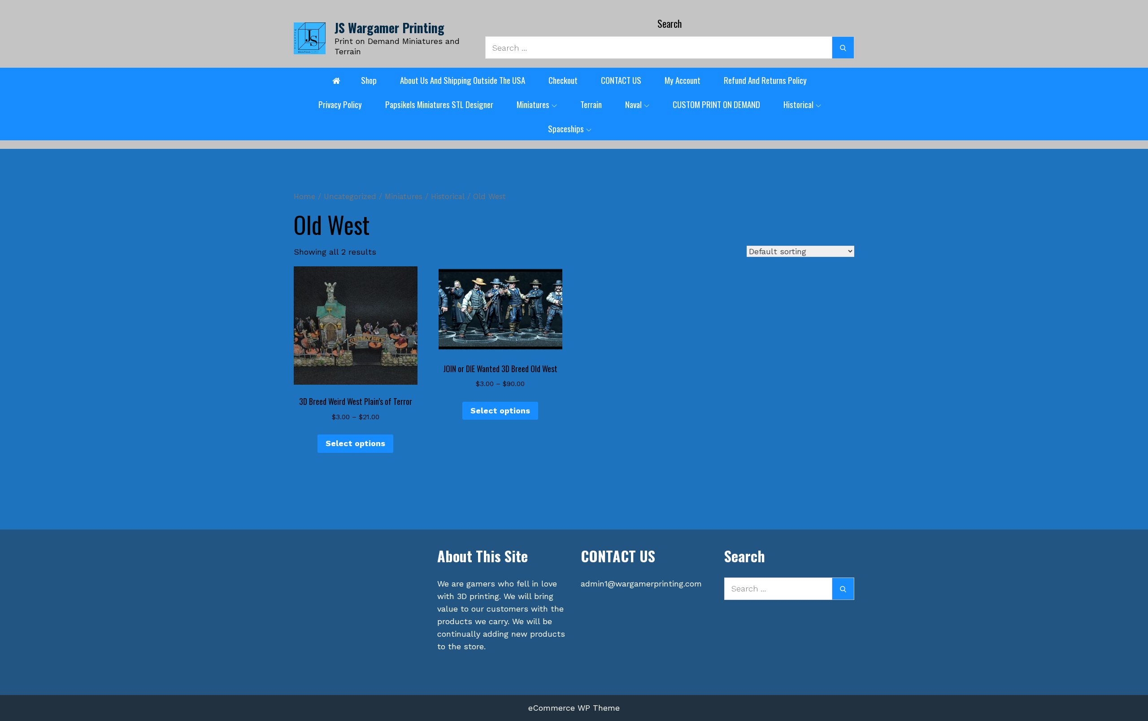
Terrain (591, 104)
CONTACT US (621, 80)
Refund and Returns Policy (765, 80)
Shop (369, 80)
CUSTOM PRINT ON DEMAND (716, 104)
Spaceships (566, 128)
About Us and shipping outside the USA (462, 80)
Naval (633, 104)
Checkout (563, 80)
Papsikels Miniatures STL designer (439, 104)
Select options (355, 443)
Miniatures (533, 104)
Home (304, 196)
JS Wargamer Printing (389, 27)
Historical (798, 104)
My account (682, 80)
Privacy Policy (340, 104)
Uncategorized (350, 196)
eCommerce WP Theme (574, 707)
